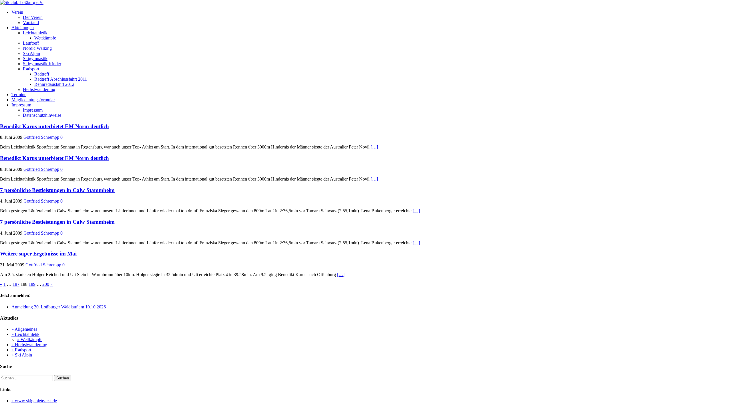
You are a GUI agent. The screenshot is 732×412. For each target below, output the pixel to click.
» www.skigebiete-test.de (34, 400)
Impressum (21, 104)
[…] (374, 146)
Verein (17, 12)
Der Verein (33, 17)
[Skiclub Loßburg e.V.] (21, 2)
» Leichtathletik (25, 334)
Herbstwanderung (39, 89)
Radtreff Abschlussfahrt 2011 (60, 79)
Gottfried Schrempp (41, 137)
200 (45, 284)
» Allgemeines (24, 329)
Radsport (31, 68)
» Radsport (21, 349)
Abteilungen (22, 27)
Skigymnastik (35, 58)
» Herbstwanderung (29, 344)
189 (32, 284)
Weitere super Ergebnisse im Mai (38, 254)
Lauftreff (31, 43)
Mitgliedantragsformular (33, 99)
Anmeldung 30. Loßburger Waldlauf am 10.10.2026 (58, 306)
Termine (18, 94)
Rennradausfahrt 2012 (54, 84)
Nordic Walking (37, 48)
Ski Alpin (31, 53)
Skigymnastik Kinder (42, 63)
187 (16, 284)
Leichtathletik (35, 32)
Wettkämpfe (45, 37)
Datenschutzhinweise (42, 115)
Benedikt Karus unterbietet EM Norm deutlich (54, 126)
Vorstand (31, 22)
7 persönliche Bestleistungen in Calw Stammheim (57, 190)
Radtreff (41, 74)
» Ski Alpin (21, 354)
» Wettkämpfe (29, 339)
